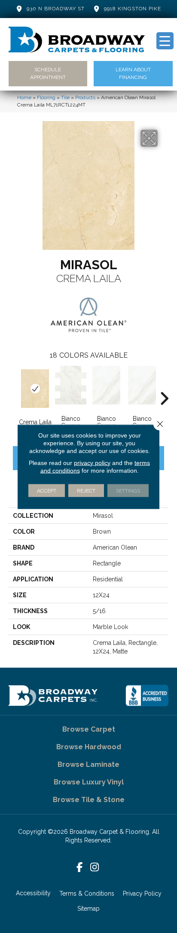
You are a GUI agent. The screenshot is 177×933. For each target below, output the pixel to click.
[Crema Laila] (35, 388)
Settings (128, 490)
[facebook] (79, 867)
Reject (86, 490)
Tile (65, 97)
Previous (12, 385)
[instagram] (94, 867)
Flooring (46, 97)
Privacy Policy (142, 893)
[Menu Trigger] (165, 40)
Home (24, 97)
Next (164, 385)
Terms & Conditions (86, 893)
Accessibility (33, 893)
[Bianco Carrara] (70, 385)
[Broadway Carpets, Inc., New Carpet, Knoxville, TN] (146, 695)
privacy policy (92, 462)
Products (85, 97)
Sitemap (88, 908)
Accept (46, 490)
